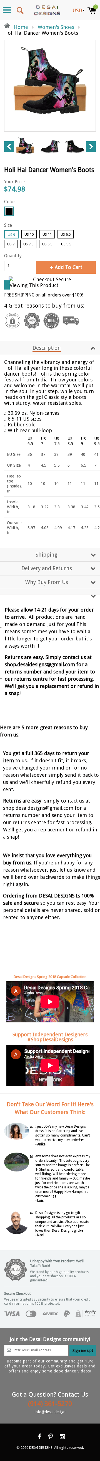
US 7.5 (28, 244)
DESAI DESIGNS (40, 1448)
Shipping (47, 555)
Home (20, 27)
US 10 (29, 234)
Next (91, 146)
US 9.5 (66, 244)
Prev (9, 146)
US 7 (10, 244)
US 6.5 (66, 234)
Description (46, 348)
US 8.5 (47, 244)
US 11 (47, 234)
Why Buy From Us (46, 582)
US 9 (11, 235)
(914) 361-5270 (50, 1404)
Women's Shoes (56, 27)
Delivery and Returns (46, 568)
